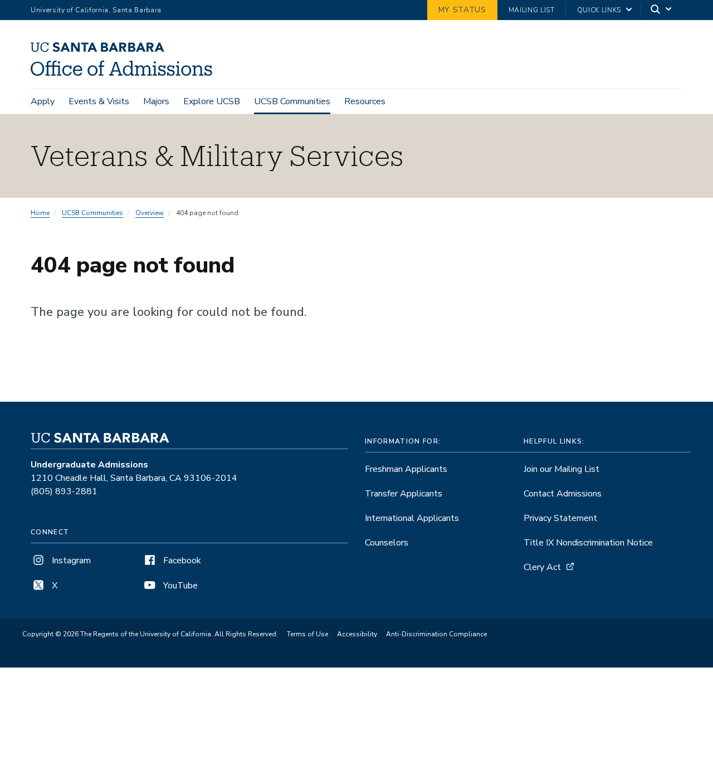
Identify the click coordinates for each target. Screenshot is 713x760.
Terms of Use (307, 634)
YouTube (179, 585)
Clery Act (542, 567)
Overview (149, 212)
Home (40, 212)
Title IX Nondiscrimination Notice (588, 543)
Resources (364, 101)
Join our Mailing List (561, 469)
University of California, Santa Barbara (96, 10)
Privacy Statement (560, 518)
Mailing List (532, 10)
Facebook (181, 560)
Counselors (386, 543)
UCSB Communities (292, 101)
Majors (156, 101)
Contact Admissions (563, 494)
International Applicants (412, 518)
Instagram (70, 560)
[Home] (126, 73)
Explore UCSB (211, 101)
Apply (43, 101)
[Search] (661, 10)
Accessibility (357, 634)
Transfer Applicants (403, 494)
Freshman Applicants (406, 469)
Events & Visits (99, 101)
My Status (462, 9)
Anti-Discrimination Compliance (436, 634)
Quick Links (599, 10)
